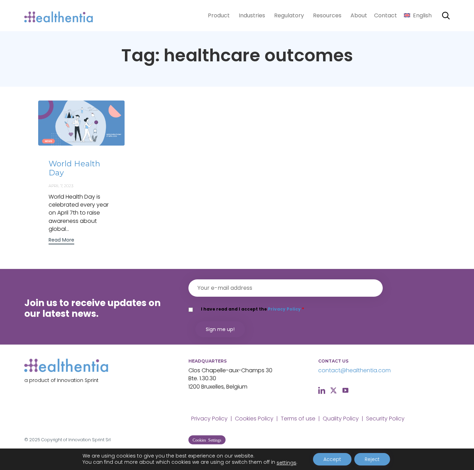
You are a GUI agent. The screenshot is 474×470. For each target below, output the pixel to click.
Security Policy (385, 419)
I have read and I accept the (252, 309)
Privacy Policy (284, 309)
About (358, 15)
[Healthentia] (59, 16)
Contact (385, 15)
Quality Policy (341, 419)
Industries (252, 15)
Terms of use (298, 419)
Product (219, 15)
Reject (372, 459)
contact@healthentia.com (354, 370)
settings (286, 463)
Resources (327, 15)
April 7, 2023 (61, 185)
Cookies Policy (254, 419)
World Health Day (74, 168)
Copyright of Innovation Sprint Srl (76, 440)
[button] (61, 240)
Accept (332, 459)
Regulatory (289, 15)
